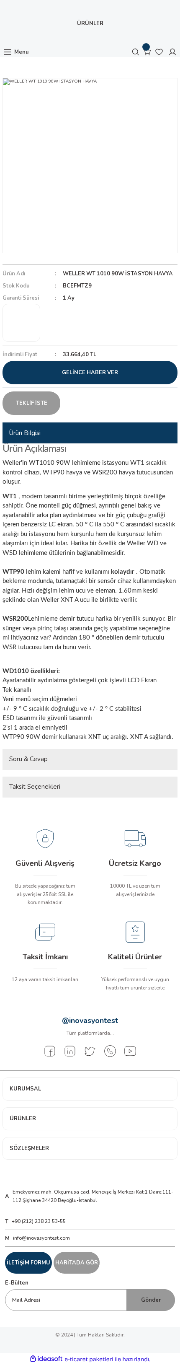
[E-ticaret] (88, 1359)
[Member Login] (172, 52)
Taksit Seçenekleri (34, 786)
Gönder (151, 1300)
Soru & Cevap (28, 759)
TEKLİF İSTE (31, 403)
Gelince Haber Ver (90, 372)
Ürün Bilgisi (25, 433)
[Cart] (147, 52)
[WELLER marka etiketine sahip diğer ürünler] (21, 323)
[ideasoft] (46, 1359)
